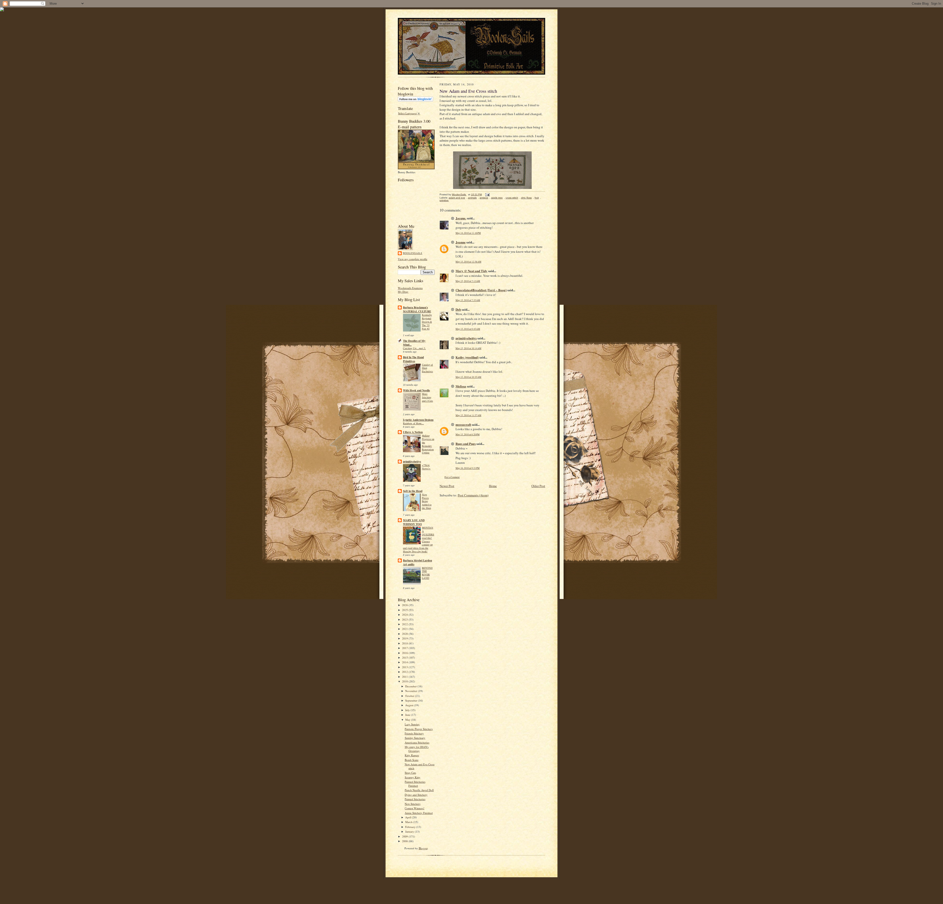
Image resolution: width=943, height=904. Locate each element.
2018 (405, 643)
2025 (405, 610)
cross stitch (512, 197)
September (411, 700)
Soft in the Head (412, 491)
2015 (405, 657)
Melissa (461, 386)
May (408, 719)
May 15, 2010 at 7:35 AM (468, 300)
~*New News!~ (426, 466)
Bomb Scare (411, 760)
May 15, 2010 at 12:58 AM (468, 261)
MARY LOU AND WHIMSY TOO (414, 522)
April (408, 817)
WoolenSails (412, 253)
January (410, 831)
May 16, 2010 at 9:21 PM (468, 468)
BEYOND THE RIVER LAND (427, 573)
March (409, 822)
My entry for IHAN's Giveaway (417, 749)
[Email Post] (487, 194)
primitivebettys (412, 462)
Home (493, 486)
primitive (444, 200)
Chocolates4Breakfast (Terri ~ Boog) (481, 290)
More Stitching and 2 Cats (427, 397)
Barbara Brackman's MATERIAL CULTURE (417, 309)
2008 (405, 841)
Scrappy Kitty (412, 777)
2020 (405, 634)
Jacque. (461, 218)
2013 (405, 667)
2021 (405, 629)
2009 (405, 836)
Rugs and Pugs (466, 443)
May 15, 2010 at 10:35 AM (468, 377)
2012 (405, 672)
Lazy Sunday (412, 724)
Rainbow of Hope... (413, 423)
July (408, 710)
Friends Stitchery (414, 733)
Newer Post (447, 486)
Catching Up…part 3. (414, 348)
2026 (405, 605)
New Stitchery (413, 804)
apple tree (497, 197)
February (410, 827)
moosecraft (463, 424)
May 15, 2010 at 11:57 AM (468, 415)
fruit (537, 197)
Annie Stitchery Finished (419, 813)
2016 (405, 653)
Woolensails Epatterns (410, 288)
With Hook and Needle (416, 390)
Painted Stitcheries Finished (415, 783)
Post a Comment (452, 477)
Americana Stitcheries (417, 742)
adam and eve (457, 197)
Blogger (423, 848)
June (408, 715)
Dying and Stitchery (416, 795)
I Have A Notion (413, 432)
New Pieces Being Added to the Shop (426, 501)
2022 (405, 624)
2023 (405, 619)
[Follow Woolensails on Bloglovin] (415, 100)
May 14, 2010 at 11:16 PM (468, 233)
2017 (405, 648)
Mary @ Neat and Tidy (471, 270)
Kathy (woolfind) (467, 357)
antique (484, 197)
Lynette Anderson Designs (418, 420)
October (410, 696)
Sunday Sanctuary (415, 738)
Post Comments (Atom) (473, 495)
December (411, 686)
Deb (458, 309)
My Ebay (403, 291)
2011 (405, 676)
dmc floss (526, 197)
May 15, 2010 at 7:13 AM (468, 281)
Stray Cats (410, 772)
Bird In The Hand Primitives (413, 359)
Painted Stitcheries (415, 799)
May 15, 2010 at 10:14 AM (468, 348)
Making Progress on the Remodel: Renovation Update (428, 444)
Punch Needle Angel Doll (419, 790)
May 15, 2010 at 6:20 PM (468, 434)
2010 (405, 681)
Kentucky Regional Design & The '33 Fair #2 (427, 321)
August (409, 705)
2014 (405, 662)
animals (472, 197)
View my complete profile (412, 259)
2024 (405, 614)
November (411, 691)
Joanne (461, 242)
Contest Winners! (414, 808)
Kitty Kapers (412, 755)
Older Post (538, 486)
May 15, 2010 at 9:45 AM (468, 329)
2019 (405, 638)
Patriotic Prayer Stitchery (419, 729)
